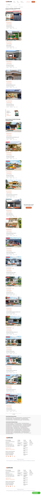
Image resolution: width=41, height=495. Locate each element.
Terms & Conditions (30, 442)
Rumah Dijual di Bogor (25, 452)
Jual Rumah (14, 2)
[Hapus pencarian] (19, 4)
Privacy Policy (31, 443)
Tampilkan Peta (28, 207)
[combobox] (13, 4)
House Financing (22, 2)
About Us (19, 441)
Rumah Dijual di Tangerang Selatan (25, 446)
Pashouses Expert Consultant (20, 443)
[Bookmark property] (20, 12)
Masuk (33, 1)
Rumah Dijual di (10, 417)
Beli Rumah (18, 2)
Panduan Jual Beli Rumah (20, 445)
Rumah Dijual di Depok (25, 450)
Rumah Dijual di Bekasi (25, 448)
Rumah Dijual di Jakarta (25, 454)
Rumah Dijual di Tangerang (25, 443)
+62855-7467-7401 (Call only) (10, 449)
